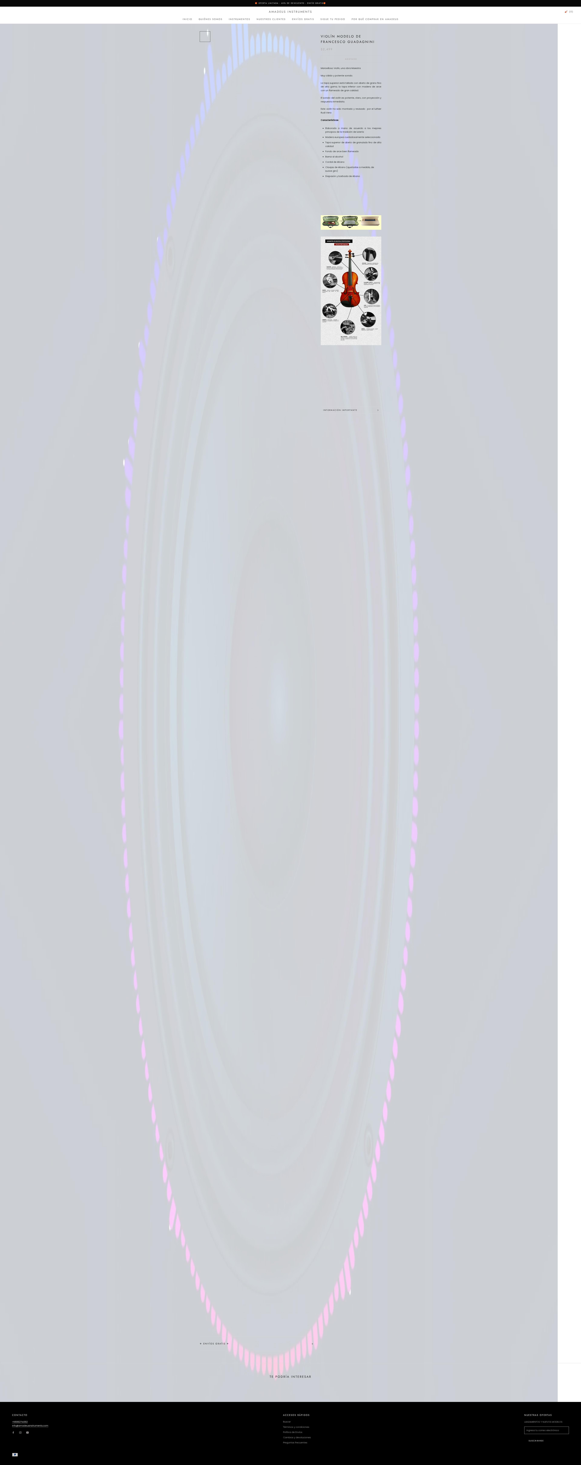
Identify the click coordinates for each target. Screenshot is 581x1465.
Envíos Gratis (303, 19)
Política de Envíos (292, 1432)
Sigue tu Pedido (332, 19)
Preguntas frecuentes (295, 1442)
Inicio (187, 19)
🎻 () (569, 11)
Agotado (351, 59)
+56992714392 (20, 1421)
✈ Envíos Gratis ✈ (214, 1343)
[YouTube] (27, 1432)
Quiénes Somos (210, 19)
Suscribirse (536, 1440)
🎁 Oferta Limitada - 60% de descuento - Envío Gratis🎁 (290, 3)
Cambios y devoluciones (297, 1437)
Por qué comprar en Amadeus (375, 19)
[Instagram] (20, 1432)
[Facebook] (13, 1432)
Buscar (287, 1421)
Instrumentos (239, 19)
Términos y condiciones (296, 1427)
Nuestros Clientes (271, 19)
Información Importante (340, 410)
